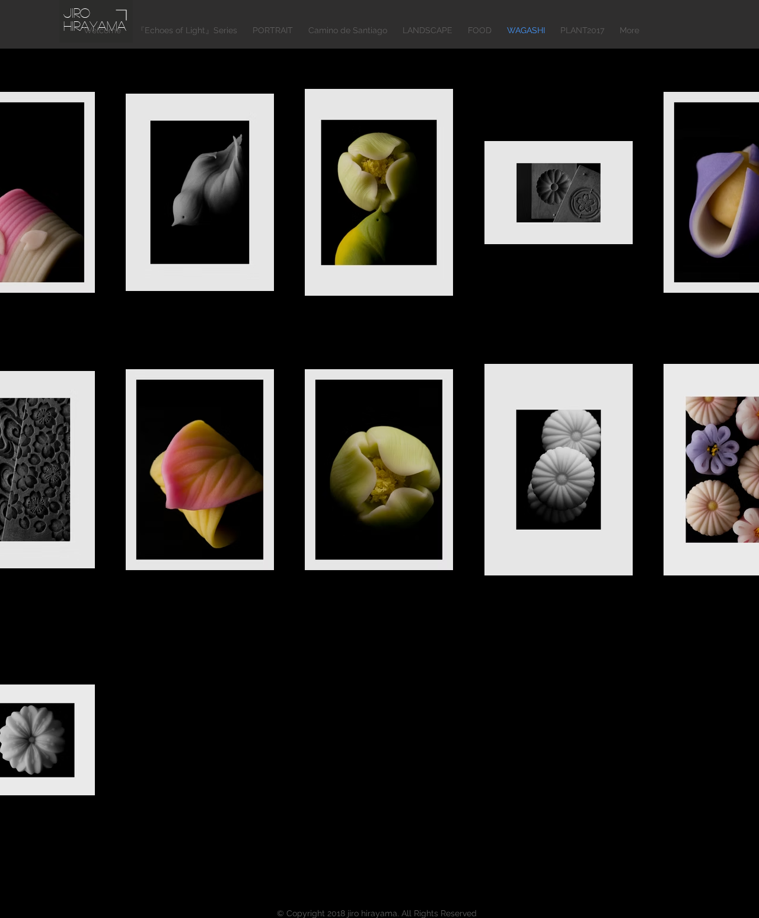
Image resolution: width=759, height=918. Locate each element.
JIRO (76, 12)
